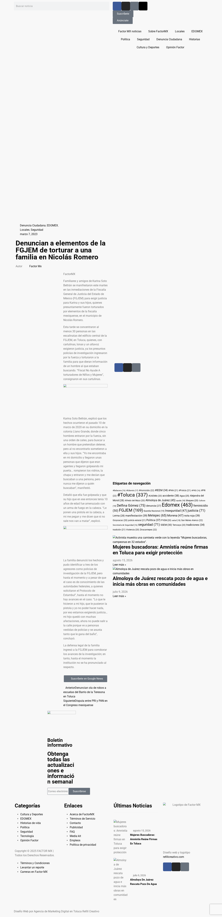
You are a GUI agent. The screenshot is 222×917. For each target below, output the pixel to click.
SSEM (166, 524)
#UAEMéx (155, 496)
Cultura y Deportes (148, 47)
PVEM (166, 520)
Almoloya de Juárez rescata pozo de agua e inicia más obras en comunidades (160, 581)
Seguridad (143, 39)
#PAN (173, 490)
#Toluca (132, 495)
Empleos (75, 840)
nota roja (192, 515)
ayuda (180, 500)
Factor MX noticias (129, 31)
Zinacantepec (148, 529)
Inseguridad (176, 510)
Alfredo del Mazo (135, 500)
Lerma (119, 515)
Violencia (132, 529)
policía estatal (137, 520)
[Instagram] (125, 6)
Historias (194, 39)
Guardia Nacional (154, 511)
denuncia (153, 505)
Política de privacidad (83, 844)
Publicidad (76, 827)
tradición (119, 529)
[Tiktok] (134, 6)
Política (125, 39)
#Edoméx (132, 490)
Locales (180, 31)
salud (176, 520)
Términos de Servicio (82, 818)
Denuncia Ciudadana (169, 39)
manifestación (136, 515)
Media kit (75, 836)
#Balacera (119, 490)
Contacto (75, 823)
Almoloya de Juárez (161, 500)
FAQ (72, 831)
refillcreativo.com (173, 856)
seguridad (149, 525)
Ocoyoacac (120, 520)
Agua (184, 495)
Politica (153, 520)
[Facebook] (117, 6)
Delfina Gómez (131, 505)
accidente (171, 495)
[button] (38, 274)
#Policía (185, 490)
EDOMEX (197, 31)
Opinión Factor (175, 47)
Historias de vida (30, 823)
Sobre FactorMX (158, 31)
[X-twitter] (143, 6)
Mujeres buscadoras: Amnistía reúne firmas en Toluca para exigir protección (160, 550)
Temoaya (179, 525)
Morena (175, 515)
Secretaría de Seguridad (125, 525)
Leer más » (119, 564)
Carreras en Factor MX (34, 871)
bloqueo (192, 500)
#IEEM (161, 490)
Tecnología (27, 836)
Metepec (157, 515)
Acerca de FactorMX (82, 814)
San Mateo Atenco (192, 520)
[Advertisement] (151, 275)
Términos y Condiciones (35, 863)
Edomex (177, 505)
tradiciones (195, 524)
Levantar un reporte (32, 867)
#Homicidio (146, 490)
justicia (196, 510)
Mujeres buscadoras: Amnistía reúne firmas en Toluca (143, 839)
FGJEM (131, 510)
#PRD (195, 490)
